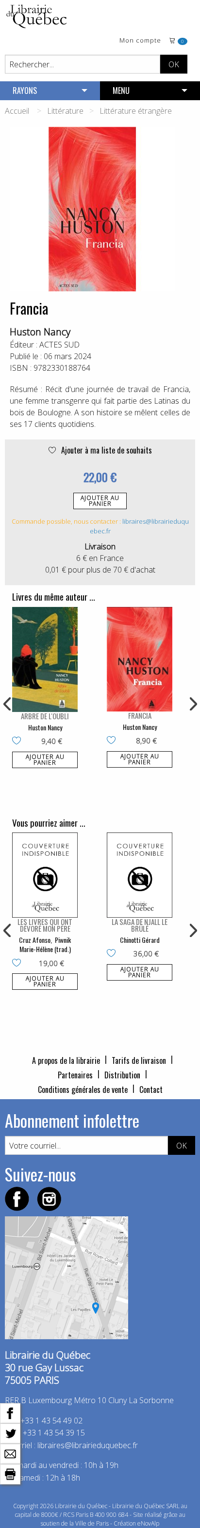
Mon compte (140, 41)
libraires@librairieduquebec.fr (87, 1445)
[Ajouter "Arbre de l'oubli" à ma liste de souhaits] (18, 741)
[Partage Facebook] (10, 1412)
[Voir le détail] (45, 659)
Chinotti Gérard (140, 940)
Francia (139, 715)
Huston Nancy (40, 331)
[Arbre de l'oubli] (45, 659)
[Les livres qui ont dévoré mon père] (45, 874)
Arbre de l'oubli (45, 716)
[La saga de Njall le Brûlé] (139, 874)
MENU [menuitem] (121, 90)
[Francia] (139, 659)
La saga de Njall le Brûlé (139, 925)
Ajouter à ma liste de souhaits (105, 450)
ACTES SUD (59, 344)
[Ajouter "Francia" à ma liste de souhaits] (113, 741)
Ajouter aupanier (100, 501)
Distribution (122, 1075)
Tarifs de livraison (139, 1060)
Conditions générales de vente (83, 1089)
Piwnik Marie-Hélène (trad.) (45, 944)
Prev (8, 704)
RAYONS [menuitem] (25, 90)
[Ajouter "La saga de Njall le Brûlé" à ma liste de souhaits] (113, 954)
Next (192, 704)
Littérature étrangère (136, 111)
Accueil (17, 111)
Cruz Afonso (34, 940)
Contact (151, 1089)
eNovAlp (148, 1523)
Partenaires (75, 1075)
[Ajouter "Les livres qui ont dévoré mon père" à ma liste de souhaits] (18, 963)
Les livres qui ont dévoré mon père (44, 925)
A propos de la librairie (66, 1060)
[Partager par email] (10, 1453)
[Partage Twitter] (10, 1432)
